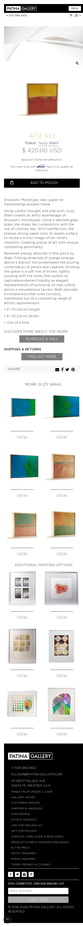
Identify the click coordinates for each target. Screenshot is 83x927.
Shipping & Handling (27, 808)
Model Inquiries (23, 858)
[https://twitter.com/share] (67, 370)
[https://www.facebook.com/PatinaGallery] (10, 874)
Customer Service (25, 802)
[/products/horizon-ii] (61, 407)
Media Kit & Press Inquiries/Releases (40, 842)
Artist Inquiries (23, 853)
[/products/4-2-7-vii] (61, 466)
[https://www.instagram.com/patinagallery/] (24, 874)
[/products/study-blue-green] (22, 407)
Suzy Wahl (49, 143)
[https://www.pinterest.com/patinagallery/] (31, 874)
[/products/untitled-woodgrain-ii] (22, 646)
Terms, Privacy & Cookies (31, 864)
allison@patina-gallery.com (36, 774)
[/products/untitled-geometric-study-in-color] (61, 646)
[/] (24, 8)
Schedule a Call (41, 339)
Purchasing (20, 814)
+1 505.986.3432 (16, 15)
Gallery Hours (23, 797)
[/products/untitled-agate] (61, 588)
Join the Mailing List (27, 825)
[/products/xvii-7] (22, 524)
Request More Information (42, 159)
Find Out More (41, 356)
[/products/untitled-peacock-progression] (22, 704)
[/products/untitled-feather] (61, 704)
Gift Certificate (24, 830)
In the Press (20, 847)
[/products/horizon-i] (22, 466)
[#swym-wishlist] (72, 15)
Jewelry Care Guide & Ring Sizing (37, 836)
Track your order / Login (32, 791)
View (22, 437)
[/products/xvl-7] (61, 524)
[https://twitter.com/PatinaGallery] (17, 874)
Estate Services (24, 819)
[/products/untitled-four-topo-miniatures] (22, 588)
